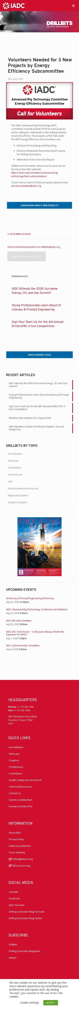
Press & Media (17, 852)
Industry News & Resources (23, 488)
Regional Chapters (18, 495)
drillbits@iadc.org (50, 247)
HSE (10, 481)
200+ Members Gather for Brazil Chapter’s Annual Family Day (36, 428)
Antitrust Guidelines (20, 845)
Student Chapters (18, 502)
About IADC (15, 832)
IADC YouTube (16, 905)
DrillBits (13, 944)
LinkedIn (13, 892)
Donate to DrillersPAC (21, 806)
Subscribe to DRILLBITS (26, 256)
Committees (14, 467)
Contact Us (15, 793)
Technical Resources (20, 786)
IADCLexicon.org (21, 865)
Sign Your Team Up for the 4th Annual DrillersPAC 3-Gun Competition (37, 408)
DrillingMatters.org (22, 859)
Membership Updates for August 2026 (30, 418)
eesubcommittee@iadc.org (26, 185)
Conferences (15, 474)
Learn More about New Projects (39, 205)
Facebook (14, 898)
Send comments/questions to (24, 247)
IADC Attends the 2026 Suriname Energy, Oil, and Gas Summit (38, 385)
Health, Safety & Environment (25, 780)
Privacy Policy (16, 839)
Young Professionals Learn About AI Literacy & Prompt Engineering (39, 396)
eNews (13, 957)
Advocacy (13, 460)
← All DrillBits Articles (19, 234)
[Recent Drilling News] (39, 575)
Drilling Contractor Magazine (24, 951)
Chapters (14, 760)
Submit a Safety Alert (20, 799)
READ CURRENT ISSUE (39, 354)
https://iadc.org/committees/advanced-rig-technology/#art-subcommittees (34, 174)
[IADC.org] (14, 5)
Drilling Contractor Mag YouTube (26, 911)
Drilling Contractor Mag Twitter (25, 918)
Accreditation (15, 453)
